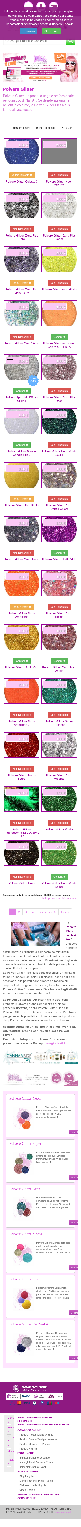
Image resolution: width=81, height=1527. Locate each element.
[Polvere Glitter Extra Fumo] (21, 529)
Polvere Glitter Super (25, 1143)
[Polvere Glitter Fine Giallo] (21, 475)
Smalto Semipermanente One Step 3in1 (44, 1424)
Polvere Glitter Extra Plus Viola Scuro (21, 291)
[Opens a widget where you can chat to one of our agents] (65, 1516)
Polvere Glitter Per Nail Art (30, 1324)
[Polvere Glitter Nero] (21, 853)
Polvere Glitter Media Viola (59, 559)
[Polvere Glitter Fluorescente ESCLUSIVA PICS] (21, 799)
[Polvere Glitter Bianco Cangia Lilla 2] (21, 421)
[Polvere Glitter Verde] (59, 799)
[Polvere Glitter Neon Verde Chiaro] (59, 853)
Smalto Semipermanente (34, 1417)
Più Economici (46, 127)
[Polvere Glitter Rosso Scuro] (21, 745)
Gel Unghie (25, 1421)
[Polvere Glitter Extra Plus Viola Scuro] (21, 259)
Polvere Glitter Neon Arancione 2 (21, 723)
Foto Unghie (25, 1453)
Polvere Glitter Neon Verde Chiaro (59, 885)
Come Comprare (13, 1439)
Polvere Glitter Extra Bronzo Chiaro (59, 507)
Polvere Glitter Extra (25, 1189)
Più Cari (68, 127)
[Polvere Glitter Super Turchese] (59, 691)
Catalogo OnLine (29, 1430)
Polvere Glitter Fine (24, 1279)
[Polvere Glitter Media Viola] (59, 529)
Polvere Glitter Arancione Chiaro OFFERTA (59, 345)
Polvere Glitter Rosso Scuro (22, 777)
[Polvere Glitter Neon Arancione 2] (21, 691)
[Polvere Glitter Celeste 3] (21, 151)
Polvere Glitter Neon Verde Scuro (59, 453)
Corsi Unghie (26, 1498)
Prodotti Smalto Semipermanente (38, 1439)
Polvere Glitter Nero (22, 883)
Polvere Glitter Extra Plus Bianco (59, 237)
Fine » (65, 912)
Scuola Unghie (27, 1471)
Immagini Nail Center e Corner (36, 1462)
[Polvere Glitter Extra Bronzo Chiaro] (59, 475)
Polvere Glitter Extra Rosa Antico (59, 669)
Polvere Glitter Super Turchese (59, 723)
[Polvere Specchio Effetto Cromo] (21, 367)
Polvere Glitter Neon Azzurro (59, 183)
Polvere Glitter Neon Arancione (21, 615)
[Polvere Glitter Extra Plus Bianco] (59, 205)
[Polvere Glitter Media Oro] (21, 637)
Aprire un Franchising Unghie (38, 1494)
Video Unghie (27, 1490)
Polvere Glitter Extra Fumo (21, 559)
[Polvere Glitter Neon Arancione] (21, 583)
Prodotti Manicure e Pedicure (35, 1444)
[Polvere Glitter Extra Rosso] (59, 583)
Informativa (28, 31)
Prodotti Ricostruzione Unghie (36, 1434)
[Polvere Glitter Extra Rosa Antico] (59, 637)
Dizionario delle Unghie (32, 1485)
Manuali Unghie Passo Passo (36, 1480)
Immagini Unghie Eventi (32, 1467)
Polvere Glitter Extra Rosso (59, 615)
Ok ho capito (51, 31)
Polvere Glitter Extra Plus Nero (21, 237)
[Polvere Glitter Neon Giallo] (59, 259)
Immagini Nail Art (56, 1043)
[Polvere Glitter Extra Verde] (21, 313)
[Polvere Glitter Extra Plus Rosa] (59, 367)
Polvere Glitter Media (25, 1234)
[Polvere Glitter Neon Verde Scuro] (59, 421)
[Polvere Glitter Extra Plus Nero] (21, 205)
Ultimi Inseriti (23, 127)
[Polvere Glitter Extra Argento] (59, 745)
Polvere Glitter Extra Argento (59, 777)
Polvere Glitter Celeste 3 (22, 181)
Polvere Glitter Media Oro (21, 667)
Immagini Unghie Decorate (34, 1457)
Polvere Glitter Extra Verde (21, 343)
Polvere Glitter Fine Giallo (22, 505)
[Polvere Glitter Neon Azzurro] (59, 151)
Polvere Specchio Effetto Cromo (22, 399)
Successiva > (47, 912)
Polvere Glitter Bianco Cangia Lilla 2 (21, 453)
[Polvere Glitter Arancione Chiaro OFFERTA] (59, 313)
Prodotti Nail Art (28, 1448)
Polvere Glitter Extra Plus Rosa (59, 399)
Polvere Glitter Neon (25, 1098)
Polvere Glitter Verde (59, 829)
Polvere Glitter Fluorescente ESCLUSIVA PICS (22, 833)
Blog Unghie (26, 1476)
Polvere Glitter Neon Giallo (59, 289)
